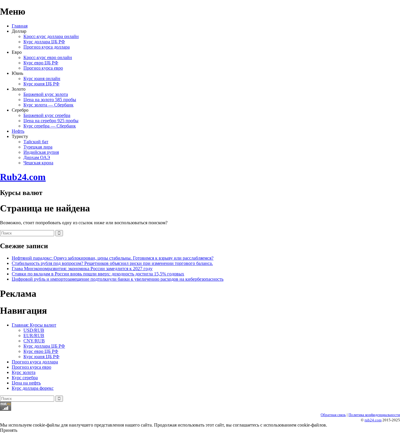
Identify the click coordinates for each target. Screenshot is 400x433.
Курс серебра (25, 377)
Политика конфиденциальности (374, 415)
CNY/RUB (34, 340)
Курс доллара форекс (33, 388)
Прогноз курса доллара (46, 46)
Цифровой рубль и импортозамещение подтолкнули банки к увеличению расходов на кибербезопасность (117, 279)
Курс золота (23, 372)
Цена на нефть (26, 382)
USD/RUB (33, 330)
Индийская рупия (41, 152)
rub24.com (373, 420)
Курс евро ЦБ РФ (40, 62)
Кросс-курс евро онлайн (47, 57)
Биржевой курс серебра (46, 115)
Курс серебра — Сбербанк (49, 125)
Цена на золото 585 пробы (49, 99)
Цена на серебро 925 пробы (50, 120)
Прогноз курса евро (43, 67)
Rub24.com (23, 177)
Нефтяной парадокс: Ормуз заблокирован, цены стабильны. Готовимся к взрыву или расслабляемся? (112, 258)
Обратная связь (333, 415)
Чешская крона (38, 162)
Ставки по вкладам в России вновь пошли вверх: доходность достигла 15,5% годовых (98, 273)
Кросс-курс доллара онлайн (51, 36)
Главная (20, 25)
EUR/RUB (33, 335)
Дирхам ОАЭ (36, 157)
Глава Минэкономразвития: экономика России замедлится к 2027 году (82, 268)
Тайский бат (35, 141)
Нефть (18, 131)
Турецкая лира (37, 146)
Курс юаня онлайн (41, 78)
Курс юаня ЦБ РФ (41, 83)
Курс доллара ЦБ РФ (44, 41)
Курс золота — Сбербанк (48, 104)
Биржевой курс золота (45, 94)
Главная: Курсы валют (34, 324)
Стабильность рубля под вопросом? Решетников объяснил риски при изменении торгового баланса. (112, 263)
